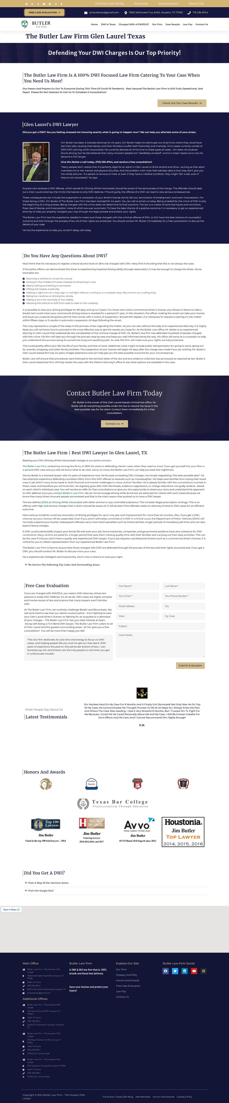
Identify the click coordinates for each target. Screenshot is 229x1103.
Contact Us (202, 24)
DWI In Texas (108, 24)
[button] (114, 565)
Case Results (172, 24)
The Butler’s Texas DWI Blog (109, 3)
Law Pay (187, 24)
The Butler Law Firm (34, 466)
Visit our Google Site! (41, 890)
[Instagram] (203, 971)
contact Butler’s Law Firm (68, 493)
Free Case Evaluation (128, 985)
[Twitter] (175, 971)
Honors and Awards (168, 3)
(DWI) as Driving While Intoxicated (61, 502)
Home (94, 24)
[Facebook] (165, 971)
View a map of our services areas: (48, 882)
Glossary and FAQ (126, 974)
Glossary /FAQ (196, 3)
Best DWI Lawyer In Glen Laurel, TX (109, 452)
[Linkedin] (184, 971)
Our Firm (157, 24)
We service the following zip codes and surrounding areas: (64, 564)
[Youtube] (194, 971)
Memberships (141, 3)
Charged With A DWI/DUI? (134, 24)
